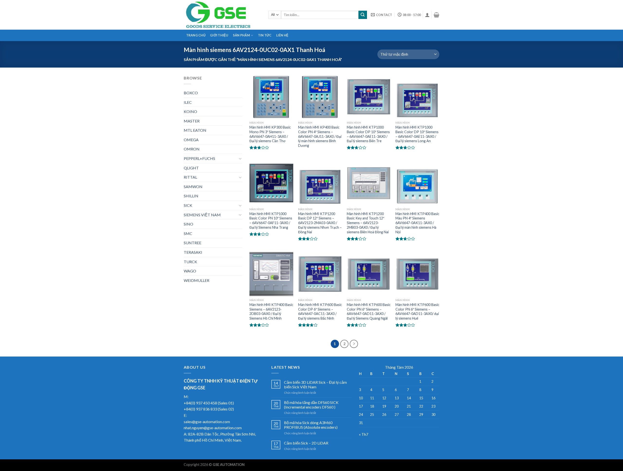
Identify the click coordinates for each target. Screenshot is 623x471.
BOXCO (191, 92)
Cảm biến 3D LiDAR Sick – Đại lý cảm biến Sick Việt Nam (315, 384)
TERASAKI (193, 252)
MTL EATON (195, 130)
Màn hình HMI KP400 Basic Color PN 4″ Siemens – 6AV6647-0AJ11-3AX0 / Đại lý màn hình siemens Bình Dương (319, 136)
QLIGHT (191, 168)
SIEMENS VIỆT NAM (202, 214)
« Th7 (363, 434)
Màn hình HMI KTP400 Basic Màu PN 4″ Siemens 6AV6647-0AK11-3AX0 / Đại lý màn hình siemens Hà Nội (417, 223)
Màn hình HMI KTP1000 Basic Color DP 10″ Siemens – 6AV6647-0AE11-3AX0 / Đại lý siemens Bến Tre (368, 134)
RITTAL (190, 177)
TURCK (190, 261)
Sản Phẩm (241, 35)
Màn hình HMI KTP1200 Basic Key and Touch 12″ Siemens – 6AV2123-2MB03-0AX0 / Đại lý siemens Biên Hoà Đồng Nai (368, 223)
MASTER (192, 121)
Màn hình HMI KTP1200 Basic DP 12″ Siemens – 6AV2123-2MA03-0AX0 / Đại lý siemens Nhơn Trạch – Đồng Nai (320, 223)
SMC (188, 233)
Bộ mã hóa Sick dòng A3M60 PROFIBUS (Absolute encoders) (311, 424)
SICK (188, 205)
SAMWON (193, 186)
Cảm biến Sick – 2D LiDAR (306, 443)
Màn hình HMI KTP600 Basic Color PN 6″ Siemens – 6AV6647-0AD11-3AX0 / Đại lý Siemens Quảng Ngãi (369, 311)
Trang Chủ (195, 35)
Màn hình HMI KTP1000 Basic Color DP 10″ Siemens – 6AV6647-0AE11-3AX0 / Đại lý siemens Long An (417, 134)
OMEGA (191, 139)
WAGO (190, 271)
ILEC (188, 102)
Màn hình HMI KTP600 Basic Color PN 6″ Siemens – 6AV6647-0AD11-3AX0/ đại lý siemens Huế (417, 311)
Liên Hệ (282, 35)
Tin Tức (265, 35)
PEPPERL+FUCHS (199, 158)
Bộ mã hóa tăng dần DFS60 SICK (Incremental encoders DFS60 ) (311, 404)
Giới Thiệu (219, 35)
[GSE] (222, 15)
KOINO (190, 111)
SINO (188, 224)
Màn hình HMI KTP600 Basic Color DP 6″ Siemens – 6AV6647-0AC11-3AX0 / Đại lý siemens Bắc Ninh (320, 311)
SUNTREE (192, 242)
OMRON (192, 149)
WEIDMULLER (196, 280)
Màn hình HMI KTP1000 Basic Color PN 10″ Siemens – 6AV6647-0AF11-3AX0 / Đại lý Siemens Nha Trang (270, 220)
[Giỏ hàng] (436, 14)
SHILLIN (191, 195)
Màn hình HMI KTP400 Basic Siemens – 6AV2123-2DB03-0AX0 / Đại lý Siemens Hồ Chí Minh (271, 311)
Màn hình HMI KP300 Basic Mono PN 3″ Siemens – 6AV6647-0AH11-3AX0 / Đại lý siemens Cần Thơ (270, 134)
